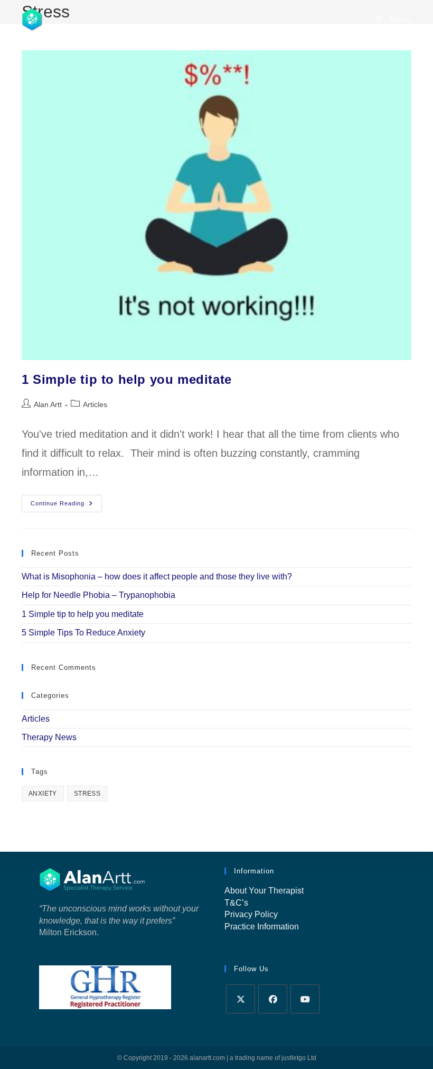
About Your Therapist (264, 890)
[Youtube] (304, 998)
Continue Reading (66, 506)
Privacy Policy (251, 914)
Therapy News (49, 737)
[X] (240, 998)
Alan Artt (48, 404)
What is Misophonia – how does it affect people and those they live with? (157, 576)
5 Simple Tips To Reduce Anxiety (83, 632)
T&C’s (236, 902)
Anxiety (43, 793)
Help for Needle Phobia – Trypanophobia (98, 595)
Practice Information (261, 926)
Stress (87, 793)
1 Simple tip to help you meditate (127, 379)
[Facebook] (272, 998)
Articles (95, 404)
